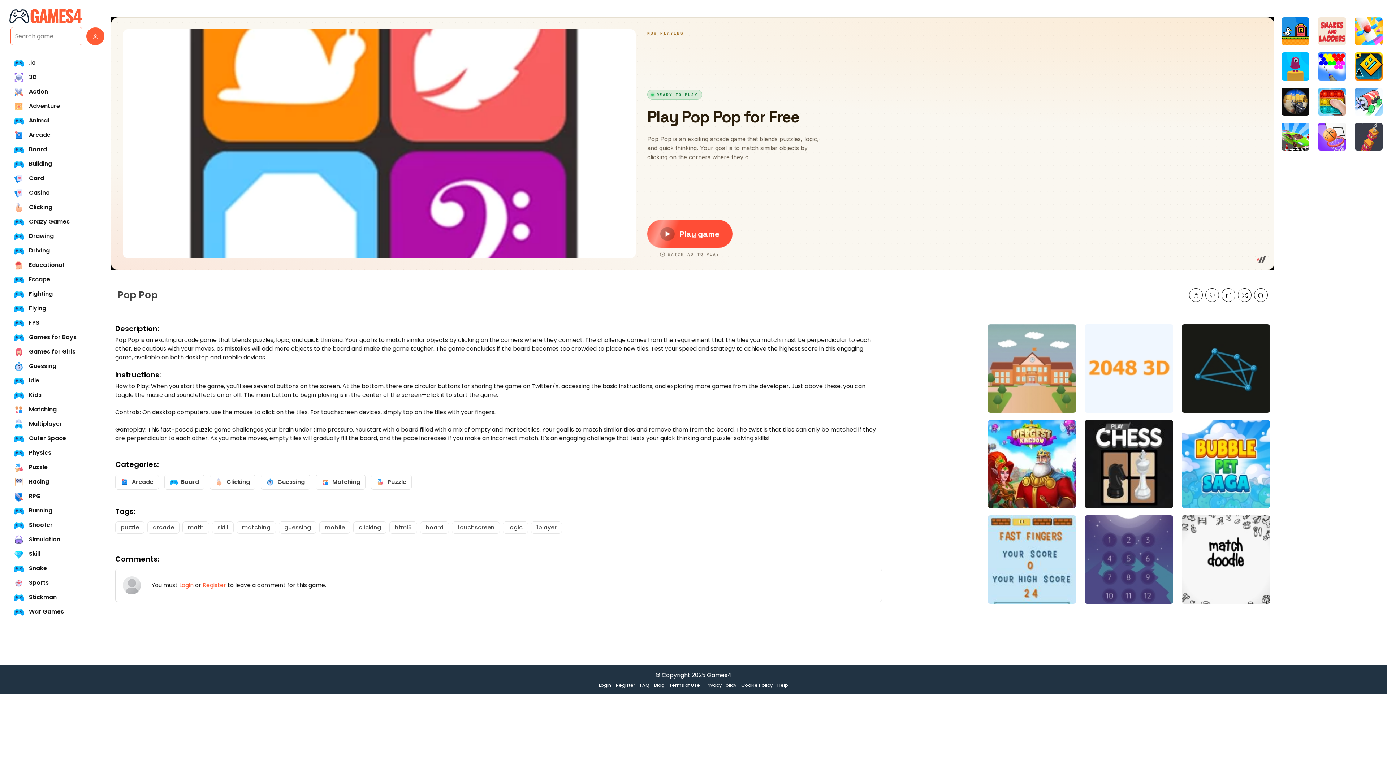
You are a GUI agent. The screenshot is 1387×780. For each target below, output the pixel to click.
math (196, 527)
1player (546, 527)
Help (782, 685)
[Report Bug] (1261, 295)
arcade (163, 527)
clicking (370, 527)
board (434, 527)
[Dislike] (1212, 295)
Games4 (719, 675)
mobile (335, 527)
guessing (297, 527)
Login (186, 585)
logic (515, 527)
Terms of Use (684, 685)
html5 (403, 527)
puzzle (130, 527)
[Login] (93, 36)
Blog (659, 685)
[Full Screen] (1245, 295)
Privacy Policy (720, 685)
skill (222, 527)
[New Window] (1228, 295)
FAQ (644, 685)
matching (256, 527)
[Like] (1196, 295)
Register (214, 585)
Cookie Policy (757, 685)
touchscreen (475, 527)
